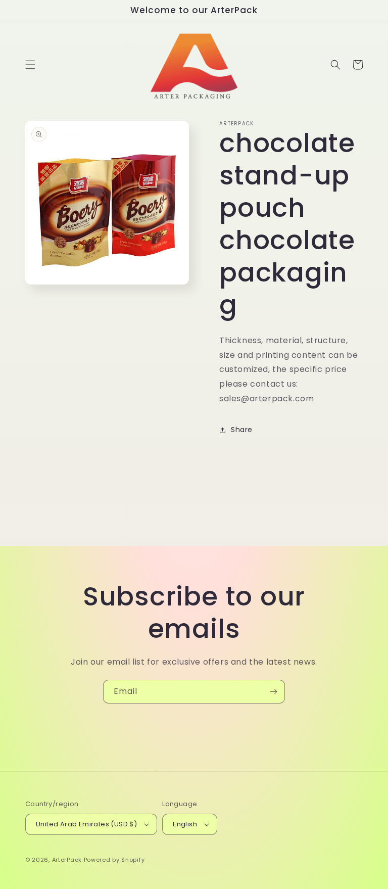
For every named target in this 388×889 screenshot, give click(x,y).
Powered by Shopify (114, 860)
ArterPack (67, 860)
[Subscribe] (273, 692)
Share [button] (242, 430)
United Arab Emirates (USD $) (86, 824)
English (185, 824)
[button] (30, 65)
